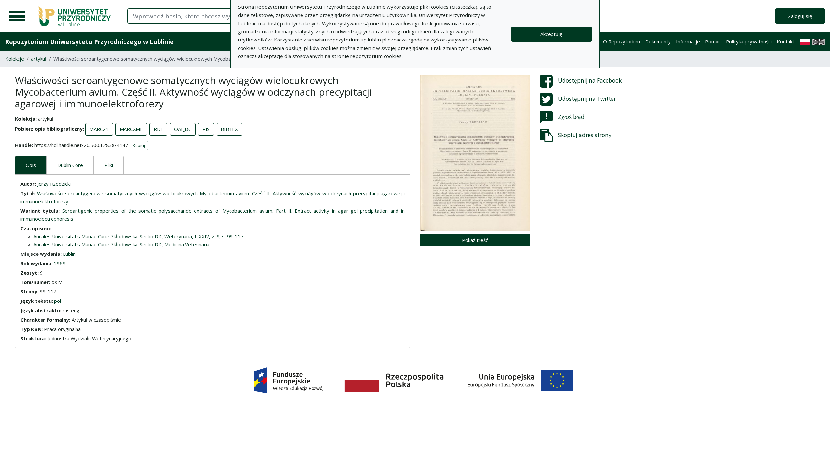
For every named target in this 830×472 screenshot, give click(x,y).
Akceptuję (551, 34)
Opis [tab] (31, 165)
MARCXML (131, 129)
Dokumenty (658, 41)
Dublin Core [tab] (70, 165)
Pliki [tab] (108, 165)
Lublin (69, 254)
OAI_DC (182, 129)
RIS (206, 129)
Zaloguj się (800, 16)
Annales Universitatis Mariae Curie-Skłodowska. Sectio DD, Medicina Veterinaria (121, 244)
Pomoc (713, 41)
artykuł (38, 58)
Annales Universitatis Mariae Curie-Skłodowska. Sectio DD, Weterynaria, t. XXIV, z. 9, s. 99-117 (138, 236)
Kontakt (785, 41)
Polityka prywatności (749, 41)
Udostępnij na (590, 80)
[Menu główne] (17, 16)
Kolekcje (14, 58)
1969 (59, 263)
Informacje (688, 41)
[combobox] (213, 15)
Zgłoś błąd (571, 117)
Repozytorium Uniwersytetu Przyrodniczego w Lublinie (89, 42)
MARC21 (99, 129)
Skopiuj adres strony (584, 135)
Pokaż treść (475, 240)
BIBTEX (229, 129)
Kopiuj (139, 145)
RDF (158, 129)
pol (57, 301)
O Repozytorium (621, 41)
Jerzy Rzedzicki (54, 184)
